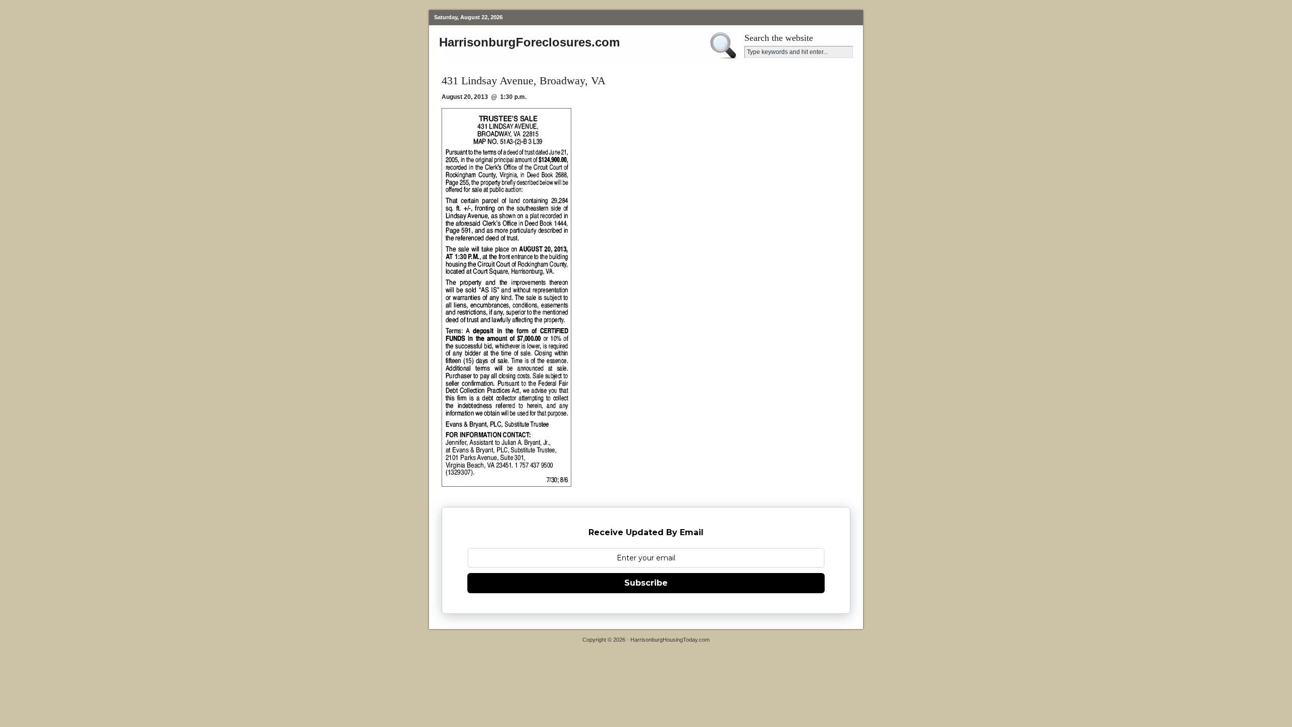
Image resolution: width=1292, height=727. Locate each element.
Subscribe (646, 583)
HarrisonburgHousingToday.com (670, 640)
